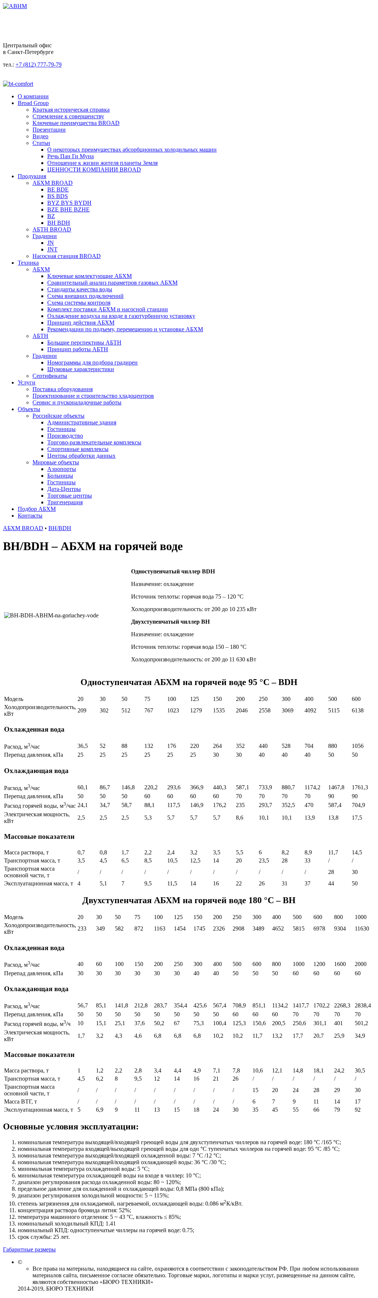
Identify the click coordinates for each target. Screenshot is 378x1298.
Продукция (32, 176)
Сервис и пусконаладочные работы (76, 402)
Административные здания (81, 422)
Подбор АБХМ (37, 509)
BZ (51, 216)
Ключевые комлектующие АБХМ (89, 276)
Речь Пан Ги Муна (70, 156)
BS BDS (57, 196)
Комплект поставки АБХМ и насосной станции (107, 309)
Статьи (41, 143)
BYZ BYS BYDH (69, 203)
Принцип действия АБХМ (80, 322)
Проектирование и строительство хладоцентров (93, 396)
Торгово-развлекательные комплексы (94, 442)
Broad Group (33, 103)
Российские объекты (58, 416)
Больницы (60, 475)
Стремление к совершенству (68, 116)
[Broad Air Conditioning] (15, 6)
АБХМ (41, 269)
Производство (65, 436)
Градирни (44, 236)
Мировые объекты (55, 462)
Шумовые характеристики (80, 369)
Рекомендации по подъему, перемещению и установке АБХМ (125, 329)
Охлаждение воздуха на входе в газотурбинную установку (121, 316)
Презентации (49, 129)
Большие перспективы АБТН (84, 342)
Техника (28, 263)
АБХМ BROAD (52, 183)
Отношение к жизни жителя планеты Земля (102, 163)
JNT (52, 249)
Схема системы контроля (78, 302)
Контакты (30, 515)
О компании (33, 96)
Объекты (29, 409)
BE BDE (58, 189)
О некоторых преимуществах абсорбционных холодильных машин (132, 149)
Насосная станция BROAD (66, 256)
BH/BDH (59, 528)
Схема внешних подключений (85, 296)
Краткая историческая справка (71, 109)
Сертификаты (49, 376)
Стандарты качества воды (79, 289)
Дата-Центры (64, 489)
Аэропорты (61, 469)
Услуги (26, 382)
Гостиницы (61, 429)
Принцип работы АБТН (77, 349)
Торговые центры (69, 495)
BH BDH (58, 223)
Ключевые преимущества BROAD (76, 123)
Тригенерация (65, 502)
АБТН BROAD (51, 229)
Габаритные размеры (29, 1249)
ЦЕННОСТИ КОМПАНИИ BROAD (94, 169)
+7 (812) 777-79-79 (39, 64)
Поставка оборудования (62, 389)
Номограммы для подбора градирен (92, 362)
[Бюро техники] (18, 84)
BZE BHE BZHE (68, 209)
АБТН (40, 336)
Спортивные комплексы (78, 449)
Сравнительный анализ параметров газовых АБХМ (112, 282)
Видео (40, 136)
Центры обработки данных (81, 456)
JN (50, 243)
